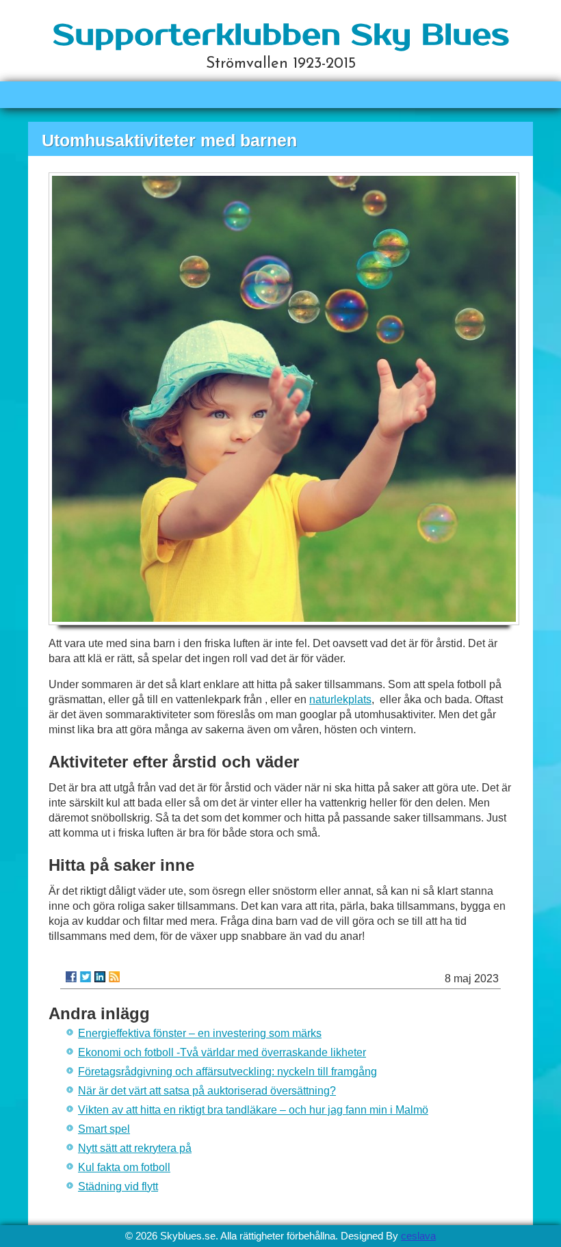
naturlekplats (340, 699)
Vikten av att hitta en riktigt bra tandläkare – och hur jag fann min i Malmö (253, 1110)
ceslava (418, 1236)
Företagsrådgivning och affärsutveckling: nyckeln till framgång (227, 1071)
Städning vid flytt (118, 1186)
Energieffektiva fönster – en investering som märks (200, 1033)
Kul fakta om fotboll (124, 1167)
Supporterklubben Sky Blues (281, 35)
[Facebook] (71, 976)
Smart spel (104, 1129)
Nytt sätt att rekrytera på (135, 1148)
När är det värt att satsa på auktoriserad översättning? (207, 1091)
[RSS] (114, 976)
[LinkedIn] (99, 976)
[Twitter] (85, 976)
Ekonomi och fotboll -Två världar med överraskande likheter (222, 1052)
